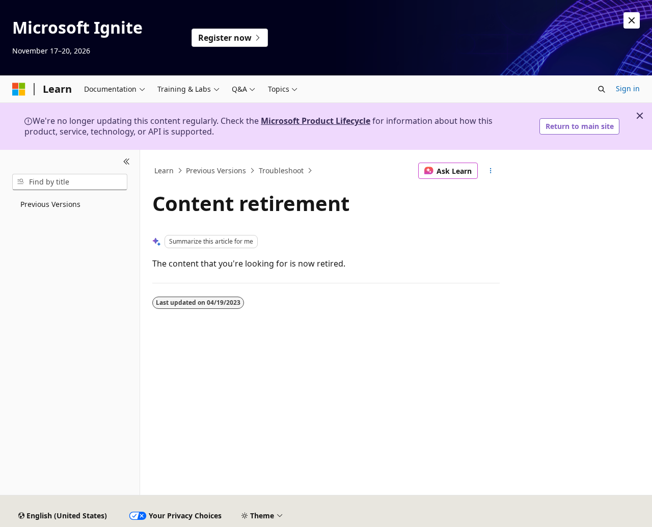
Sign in (628, 88)
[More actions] (491, 171)
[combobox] (69, 182)
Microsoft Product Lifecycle (315, 120)
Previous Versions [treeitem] (50, 204)
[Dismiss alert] (631, 20)
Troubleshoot (281, 170)
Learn (164, 170)
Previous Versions (216, 170)
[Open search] (601, 89)
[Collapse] (126, 162)
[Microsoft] (18, 89)
